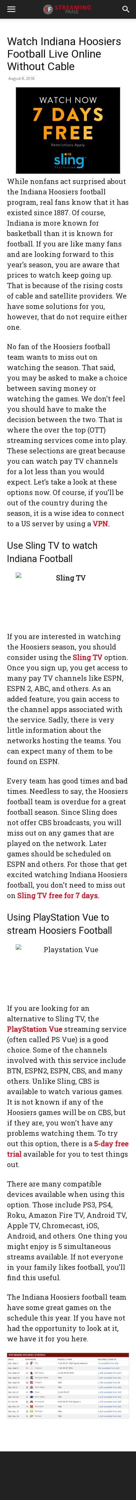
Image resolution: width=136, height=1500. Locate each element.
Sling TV (88, 657)
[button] (11, 9)
